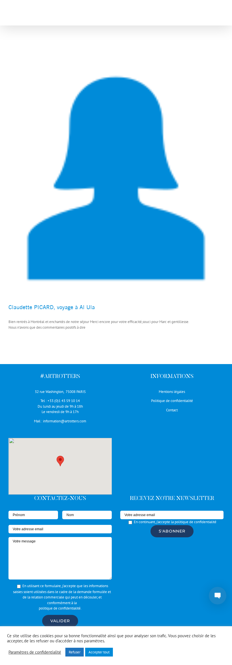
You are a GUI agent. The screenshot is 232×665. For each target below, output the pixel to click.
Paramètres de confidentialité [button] (34, 652)
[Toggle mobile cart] (209, 14)
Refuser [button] (74, 652)
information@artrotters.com (64, 421)
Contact (172, 410)
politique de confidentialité (60, 608)
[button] (60, 461)
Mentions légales (172, 391)
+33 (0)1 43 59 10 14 (64, 400)
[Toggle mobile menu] (221, 14)
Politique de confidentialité (172, 400)
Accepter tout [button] (99, 652)
